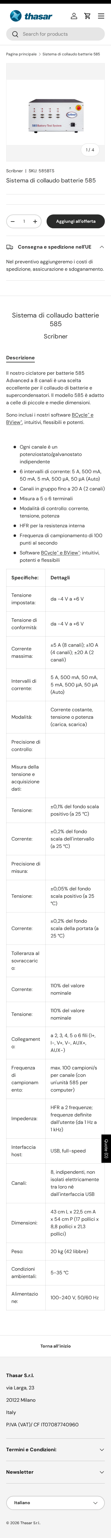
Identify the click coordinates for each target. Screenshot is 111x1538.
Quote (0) (106, 1148)
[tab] (20, 358)
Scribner (14, 171)
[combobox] (55, 34)
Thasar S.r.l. (30, 1522)
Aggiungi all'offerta (76, 221)
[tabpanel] (55, 840)
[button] (87, 16)
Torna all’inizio (55, 1346)
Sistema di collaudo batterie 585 (71, 54)
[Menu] (101, 16)
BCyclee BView (60, 552)
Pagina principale (21, 54)
